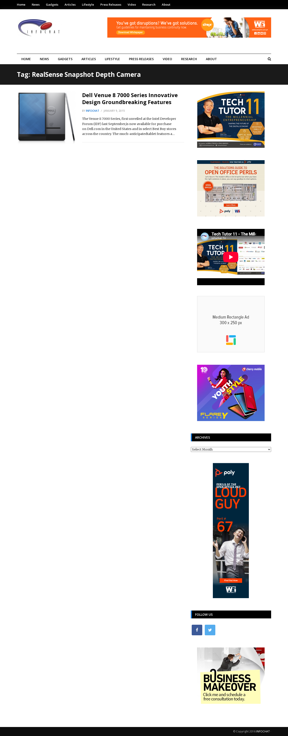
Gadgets (52, 4)
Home (21, 4)
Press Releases (110, 4)
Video (132, 4)
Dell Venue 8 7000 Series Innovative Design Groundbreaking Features (130, 98)
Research (148, 4)
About (166, 4)
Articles (70, 4)
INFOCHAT (263, 731)
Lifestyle (88, 4)
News (36, 4)
